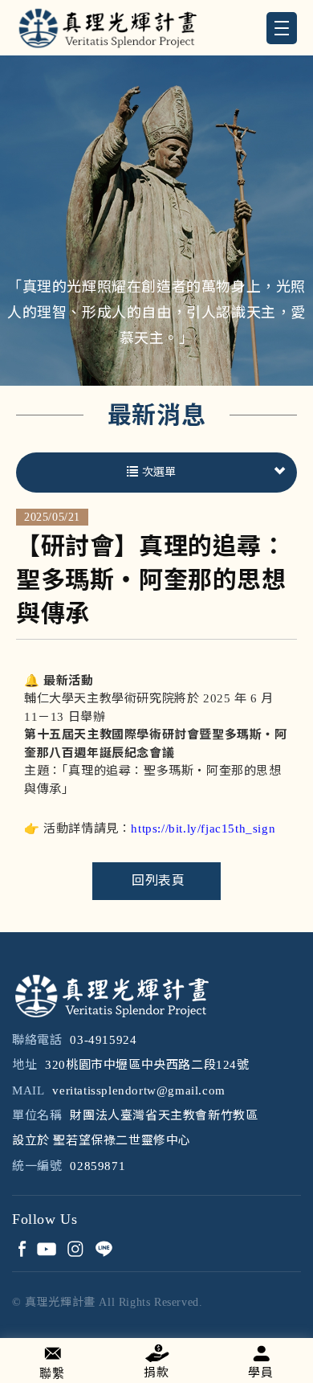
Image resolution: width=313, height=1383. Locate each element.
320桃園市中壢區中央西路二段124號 (147, 1064)
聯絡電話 (37, 1039)
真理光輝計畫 (106, 27)
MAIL (28, 1090)
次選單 (159, 472)
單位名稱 (37, 1115)
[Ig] (75, 1249)
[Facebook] (22, 1249)
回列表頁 (158, 880)
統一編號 (37, 1166)
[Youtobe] (46, 1249)
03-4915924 (103, 1039)
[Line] (103, 1249)
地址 (24, 1064)
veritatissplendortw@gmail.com (138, 1090)
